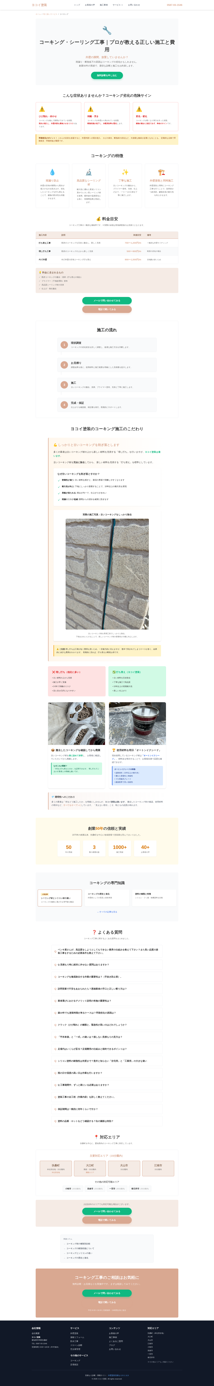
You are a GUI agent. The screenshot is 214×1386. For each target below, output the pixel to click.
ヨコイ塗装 (39, 5)
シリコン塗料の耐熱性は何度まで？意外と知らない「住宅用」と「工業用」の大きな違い (100, 1060)
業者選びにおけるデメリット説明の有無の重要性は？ (82, 1000)
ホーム (38, 14)
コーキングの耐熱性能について (79, 1248)
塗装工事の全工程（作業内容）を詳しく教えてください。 (85, 1097)
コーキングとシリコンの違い (78, 1253)
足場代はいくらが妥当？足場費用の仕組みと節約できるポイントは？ (90, 1048)
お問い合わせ (134, 5)
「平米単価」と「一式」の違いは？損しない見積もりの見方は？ (88, 1036)
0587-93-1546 (174, 5)
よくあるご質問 (116, 1341)
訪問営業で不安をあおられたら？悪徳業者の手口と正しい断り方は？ (90, 988)
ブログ (112, 1345)
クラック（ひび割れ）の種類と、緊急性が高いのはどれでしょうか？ (90, 1024)
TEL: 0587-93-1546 (39, 1344)
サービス (117, 5)
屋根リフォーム (77, 1337)
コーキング (75, 1361)
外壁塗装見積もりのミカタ (118, 1375)
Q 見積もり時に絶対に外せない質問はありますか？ (81, 964)
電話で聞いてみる (107, 309)
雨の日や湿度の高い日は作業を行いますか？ (78, 1073)
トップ (77, 5)
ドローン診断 (76, 1345)
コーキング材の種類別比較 (77, 1244)
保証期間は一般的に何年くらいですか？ (76, 1109)
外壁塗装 (74, 1333)
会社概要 (36, 1333)
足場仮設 (74, 1364)
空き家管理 (75, 1349)
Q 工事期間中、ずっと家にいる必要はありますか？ (81, 1085)
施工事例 (104, 5)
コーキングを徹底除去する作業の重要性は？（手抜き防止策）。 (88, 976)
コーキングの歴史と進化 (76, 1258)
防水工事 (74, 1341)
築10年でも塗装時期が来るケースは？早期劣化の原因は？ (85, 1012)
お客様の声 (90, 5)
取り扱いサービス (50, 14)
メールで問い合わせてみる (107, 300)
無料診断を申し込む (107, 75)
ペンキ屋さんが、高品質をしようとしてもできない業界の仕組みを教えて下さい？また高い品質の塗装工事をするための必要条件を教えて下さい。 (106, 951)
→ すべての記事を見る (107, 912)
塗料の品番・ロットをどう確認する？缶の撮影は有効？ (84, 1121)
